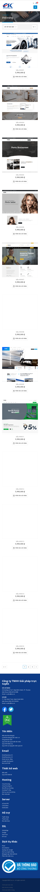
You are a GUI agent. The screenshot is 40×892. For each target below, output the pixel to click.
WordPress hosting (7, 788)
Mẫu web (4, 772)
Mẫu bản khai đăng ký (8, 735)
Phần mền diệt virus (8, 856)
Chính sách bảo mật (7, 885)
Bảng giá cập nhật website (9, 854)
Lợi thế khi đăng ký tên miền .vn (11, 737)
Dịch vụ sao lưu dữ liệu (8, 792)
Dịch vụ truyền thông (8, 852)
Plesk (3, 846)
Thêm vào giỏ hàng (21, 76)
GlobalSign (5, 830)
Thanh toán (5, 819)
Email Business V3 (7, 757)
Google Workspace (7, 761)
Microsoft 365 (6, 763)
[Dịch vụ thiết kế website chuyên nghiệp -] (7, 5)
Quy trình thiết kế (7, 774)
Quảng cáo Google (7, 850)
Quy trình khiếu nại (7, 743)
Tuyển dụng (5, 817)
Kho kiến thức (6, 821)
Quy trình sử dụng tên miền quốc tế (12, 746)
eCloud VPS (5, 803)
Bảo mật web (6, 794)
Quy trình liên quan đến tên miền (11, 741)
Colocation (5, 805)
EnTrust (4, 836)
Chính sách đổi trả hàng (8, 890)
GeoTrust (5, 834)
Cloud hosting (6, 784)
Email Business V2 (7, 755)
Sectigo (4, 832)
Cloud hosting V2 (7, 786)
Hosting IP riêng (6, 790)
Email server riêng (7, 759)
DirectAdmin (5, 848)
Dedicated (5, 807)
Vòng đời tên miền (7, 739)
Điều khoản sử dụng (7, 887)
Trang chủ (5, 15)
